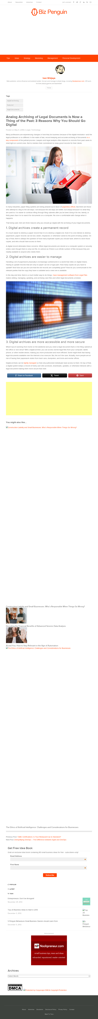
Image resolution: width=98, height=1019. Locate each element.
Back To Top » (49, 1014)
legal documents (13, 109)
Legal (28, 130)
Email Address (48, 856)
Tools (23, 65)
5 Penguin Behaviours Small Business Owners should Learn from (33, 921)
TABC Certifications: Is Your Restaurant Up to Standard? (39, 837)
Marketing (39, 58)
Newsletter (19, 2)
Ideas (17, 58)
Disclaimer (39, 1009)
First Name (48, 864)
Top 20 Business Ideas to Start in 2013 (23, 910)
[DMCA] (15, 990)
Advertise (29, 2)
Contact (38, 2)
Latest (12, 889)
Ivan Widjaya (49, 78)
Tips (8, 58)
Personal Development (71, 58)
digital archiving (13, 101)
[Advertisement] (49, 37)
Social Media (11, 65)
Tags (11, 894)
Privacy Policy (62, 1009)
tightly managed (30, 363)
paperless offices (69, 207)
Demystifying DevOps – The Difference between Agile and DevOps (40, 840)
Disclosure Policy (50, 1009)
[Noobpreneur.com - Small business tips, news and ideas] (49, 965)
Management (53, 58)
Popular (12, 885)
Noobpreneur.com (78, 81)
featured (10, 105)
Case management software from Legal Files (70, 275)
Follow (49, 88)
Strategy (27, 58)
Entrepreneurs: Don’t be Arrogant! (21, 899)
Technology (35, 130)
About (10, 2)
